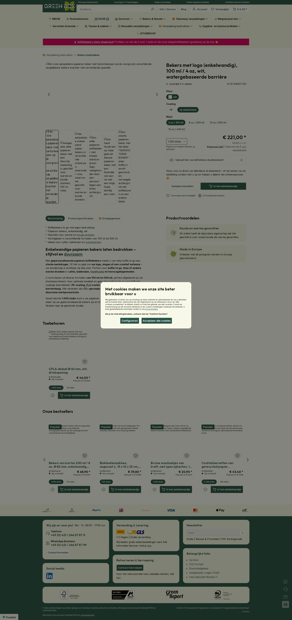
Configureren (130, 320)
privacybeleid (151, 309)
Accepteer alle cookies (157, 320)
